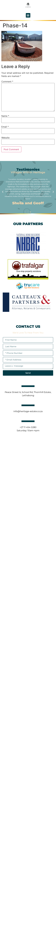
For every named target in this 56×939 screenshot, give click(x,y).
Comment (7, 81)
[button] (28, 15)
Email (5, 127)
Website (5, 138)
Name (5, 116)
